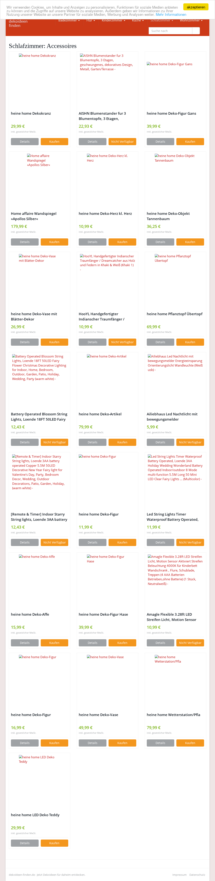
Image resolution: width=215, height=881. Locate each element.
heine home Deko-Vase (98, 714)
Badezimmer (68, 20)
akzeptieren (196, 6)
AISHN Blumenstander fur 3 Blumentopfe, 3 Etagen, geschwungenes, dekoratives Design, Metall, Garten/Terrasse (106, 116)
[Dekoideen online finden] (23, 21)
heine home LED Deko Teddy (35, 814)
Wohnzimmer (190, 20)
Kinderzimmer (112, 20)
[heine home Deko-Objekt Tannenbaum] (175, 181)
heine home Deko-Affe (30, 614)
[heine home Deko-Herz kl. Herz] (107, 181)
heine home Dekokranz (31, 113)
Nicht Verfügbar (122, 142)
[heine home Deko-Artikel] (107, 381)
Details (25, 142)
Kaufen (54, 142)
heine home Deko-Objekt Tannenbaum (168, 216)
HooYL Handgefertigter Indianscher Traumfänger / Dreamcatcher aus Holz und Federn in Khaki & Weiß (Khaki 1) (107, 316)
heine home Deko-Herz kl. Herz (105, 213)
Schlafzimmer (161, 20)
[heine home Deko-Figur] (107, 481)
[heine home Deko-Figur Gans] (175, 81)
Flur (90, 20)
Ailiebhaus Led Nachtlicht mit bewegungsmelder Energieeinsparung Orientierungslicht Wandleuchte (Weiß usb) (174, 417)
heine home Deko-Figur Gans (171, 113)
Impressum (179, 875)
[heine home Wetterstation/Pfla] (175, 682)
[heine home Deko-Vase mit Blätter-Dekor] (39, 281)
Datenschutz (197, 875)
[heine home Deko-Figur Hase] (107, 582)
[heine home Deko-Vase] (107, 682)
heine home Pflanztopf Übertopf (174, 313)
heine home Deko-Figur (99, 514)
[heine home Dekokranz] (39, 81)
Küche (137, 20)
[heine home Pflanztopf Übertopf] (175, 281)
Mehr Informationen (171, 14)
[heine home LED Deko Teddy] (39, 782)
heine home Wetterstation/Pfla (173, 714)
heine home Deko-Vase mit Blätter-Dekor (34, 316)
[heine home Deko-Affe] (39, 582)
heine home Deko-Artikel (100, 414)
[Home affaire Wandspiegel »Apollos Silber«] (39, 181)
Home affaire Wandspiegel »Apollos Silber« (33, 216)
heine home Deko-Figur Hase (103, 614)
